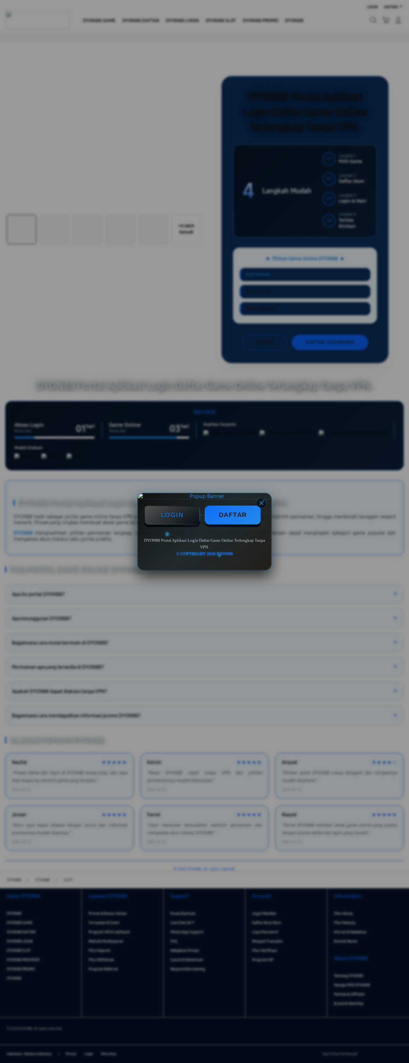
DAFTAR (233, 514)
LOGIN (172, 514)
